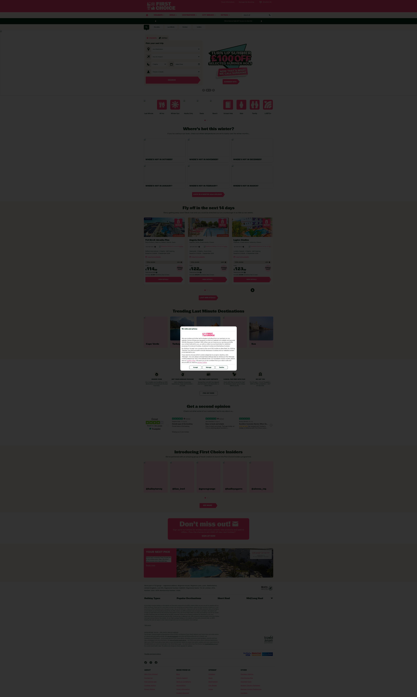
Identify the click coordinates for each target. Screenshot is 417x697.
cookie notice (191, 360)
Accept (195, 367)
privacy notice (202, 362)
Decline (221, 367)
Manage (208, 367)
